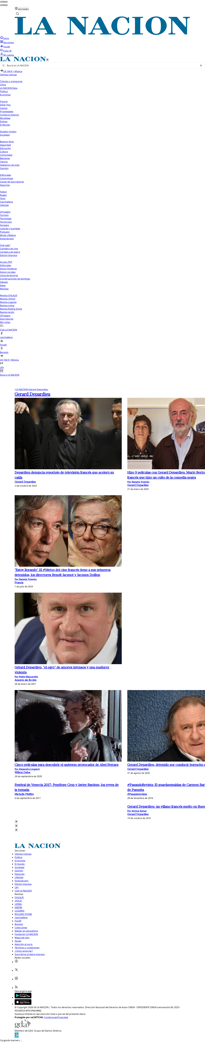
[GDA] (23, 1027)
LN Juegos (5, 211)
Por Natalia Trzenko (138, 481)
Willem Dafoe (22, 772)
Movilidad (5, 118)
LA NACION (21, 389)
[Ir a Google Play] (23, 997)
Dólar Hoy (5, 104)
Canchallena (6, 201)
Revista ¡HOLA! (7, 298)
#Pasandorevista (137, 794)
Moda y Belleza (8, 235)
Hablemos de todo (10, 165)
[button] (102, 217)
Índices (4, 121)
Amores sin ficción (25, 680)
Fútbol (3, 191)
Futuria (4, 101)
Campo (4, 108)
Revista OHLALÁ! (8, 295)
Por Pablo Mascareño (26, 676)
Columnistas (6, 178)
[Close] (16, 822)
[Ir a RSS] (16, 987)
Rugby (3, 195)
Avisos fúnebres (8, 268)
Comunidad (6, 155)
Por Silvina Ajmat (137, 810)
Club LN (7, 50)
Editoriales (5, 175)
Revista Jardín (7, 312)
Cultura (4, 151)
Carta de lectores (9, 275)
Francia (19, 582)
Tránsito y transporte (11, 81)
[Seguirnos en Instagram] (16, 979)
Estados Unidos (8, 131)
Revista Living (7, 305)
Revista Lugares (8, 302)
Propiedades (6, 111)
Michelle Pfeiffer (24, 794)
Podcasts (5, 231)
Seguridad (5, 144)
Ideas (3, 285)
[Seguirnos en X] (16, 970)
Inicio (6, 38)
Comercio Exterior (9, 114)
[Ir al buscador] (17, 13)
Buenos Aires (7, 141)
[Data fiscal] (17, 1037)
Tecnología (5, 218)
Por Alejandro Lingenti (27, 769)
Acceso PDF (6, 262)
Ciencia (4, 161)
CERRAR (4, 2)
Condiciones (50, 1017)
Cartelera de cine (9, 248)
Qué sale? (5, 245)
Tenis (2, 198)
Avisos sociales (8, 272)
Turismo (4, 215)
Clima (3, 84)
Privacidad (62, 1017)
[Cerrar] (47, 60)
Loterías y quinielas (10, 228)
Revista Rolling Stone (11, 308)
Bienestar (5, 158)
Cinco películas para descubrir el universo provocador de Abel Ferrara (66, 765)
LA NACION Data (8, 88)
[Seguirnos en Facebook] (16, 961)
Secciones (8, 42)
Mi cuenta (8, 55)
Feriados (4, 225)
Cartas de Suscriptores (12, 181)
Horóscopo (6, 221)
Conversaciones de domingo (15, 278)
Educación (5, 148)
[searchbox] (101, 65)
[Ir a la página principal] (102, 34)
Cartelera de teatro (10, 252)
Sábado (4, 282)
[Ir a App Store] (23, 1003)
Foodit (6, 46)
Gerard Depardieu (38, 389)
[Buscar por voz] (201, 65)
